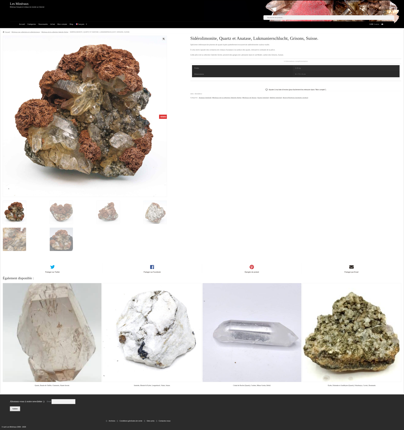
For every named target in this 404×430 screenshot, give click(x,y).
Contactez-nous (164, 421)
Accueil (22, 24)
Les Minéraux (19, 4)
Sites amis (150, 421)
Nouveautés (43, 24)
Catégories (31, 24)
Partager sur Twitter (52, 272)
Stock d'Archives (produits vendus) (295, 98)
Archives (112, 421)
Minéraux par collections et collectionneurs (26, 32)
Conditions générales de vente (131, 421)
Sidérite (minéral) (276, 98)
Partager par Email (351, 272)
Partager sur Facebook (152, 272)
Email (49, 401)
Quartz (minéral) (263, 98)
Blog (71, 24)
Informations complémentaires (296, 61)
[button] (163, 39)
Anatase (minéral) (205, 98)
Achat (52, 24)
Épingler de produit (252, 272)
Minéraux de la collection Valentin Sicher (54, 32)
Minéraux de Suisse (249, 98)
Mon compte (62, 24)
